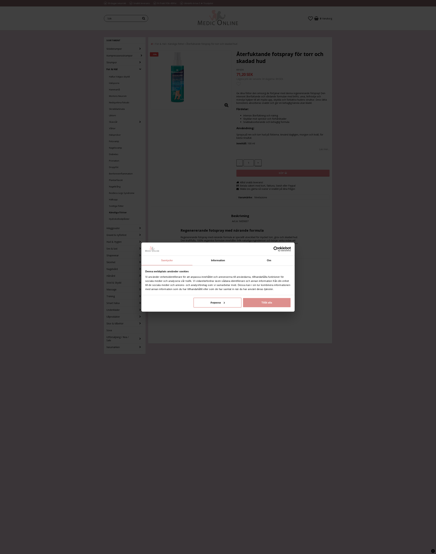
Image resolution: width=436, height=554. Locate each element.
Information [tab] (218, 260)
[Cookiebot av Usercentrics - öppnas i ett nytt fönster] (276, 249)
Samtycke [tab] (167, 260)
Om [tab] (269, 260)
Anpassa (215, 302)
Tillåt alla (266, 302)
